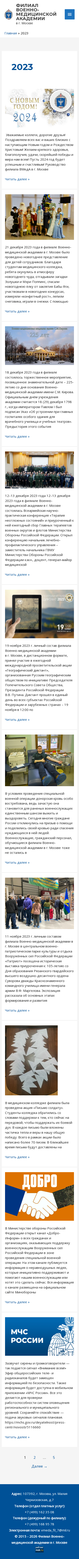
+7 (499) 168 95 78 (39, 1524)
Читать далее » (17, 179)
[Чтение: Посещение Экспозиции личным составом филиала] (39, 903)
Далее (39, 1466)
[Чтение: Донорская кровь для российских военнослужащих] (39, 760)
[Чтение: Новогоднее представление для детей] (39, 216)
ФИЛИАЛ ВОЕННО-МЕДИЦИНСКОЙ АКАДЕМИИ (36, 12)
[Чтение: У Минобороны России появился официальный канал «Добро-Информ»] (39, 1196)
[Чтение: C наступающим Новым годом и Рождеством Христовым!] (39, 107)
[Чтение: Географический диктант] (39, 613)
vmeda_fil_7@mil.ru (55, 1530)
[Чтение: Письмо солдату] (31, 1060)
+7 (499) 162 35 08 (39, 1512)
